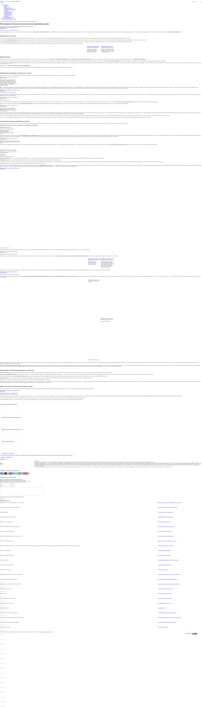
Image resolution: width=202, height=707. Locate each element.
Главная (2, 21)
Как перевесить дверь (162, 607)
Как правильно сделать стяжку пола (164, 603)
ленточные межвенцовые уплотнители (38, 455)
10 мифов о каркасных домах (163, 569)
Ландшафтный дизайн (8, 13)
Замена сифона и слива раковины (8, 453)
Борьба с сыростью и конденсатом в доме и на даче (167, 540)
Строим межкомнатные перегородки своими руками (167, 579)
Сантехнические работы (8, 11)
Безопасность (6, 16)
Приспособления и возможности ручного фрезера (167, 622)
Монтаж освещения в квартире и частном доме (166, 526)
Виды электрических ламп (163, 627)
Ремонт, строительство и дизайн (47, 631)
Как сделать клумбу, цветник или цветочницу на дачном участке (169, 617)
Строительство (7, 5)
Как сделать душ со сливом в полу (164, 521)
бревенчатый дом (6, 455)
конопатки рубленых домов (15, 117)
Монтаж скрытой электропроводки (164, 550)
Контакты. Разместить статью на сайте (9, 19)
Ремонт (5, 6)
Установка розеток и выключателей (164, 564)
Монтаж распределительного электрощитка (166, 545)
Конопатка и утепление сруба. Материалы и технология (12, 429)
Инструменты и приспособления (10, 9)
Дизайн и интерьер (7, 7)
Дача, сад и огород (7, 15)
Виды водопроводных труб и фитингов (165, 598)
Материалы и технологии (8, 8)
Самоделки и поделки (8, 14)
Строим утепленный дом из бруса (8, 441)
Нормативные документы (8, 17)
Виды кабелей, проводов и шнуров (164, 555)
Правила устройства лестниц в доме (164, 593)
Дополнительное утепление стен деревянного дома (167, 612)
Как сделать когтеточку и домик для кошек (165, 536)
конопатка (28, 455)
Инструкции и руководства (7, 18)
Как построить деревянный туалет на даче (165, 588)
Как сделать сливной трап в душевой (164, 531)
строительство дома (68, 455)
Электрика (6, 10)
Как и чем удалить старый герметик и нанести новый (167, 507)
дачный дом (11, 455)
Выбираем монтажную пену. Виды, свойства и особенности (169, 574)
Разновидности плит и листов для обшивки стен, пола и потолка (169, 502)
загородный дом (23, 455)
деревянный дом (17, 455)
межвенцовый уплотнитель (50, 455)
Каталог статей (5, 4)
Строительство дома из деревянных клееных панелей (11, 417)
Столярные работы (7, 12)
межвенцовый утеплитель (60, 455)
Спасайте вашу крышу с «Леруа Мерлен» (165, 512)
